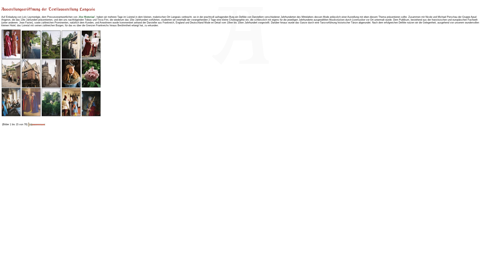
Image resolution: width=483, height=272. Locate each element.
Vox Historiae (86, 16)
